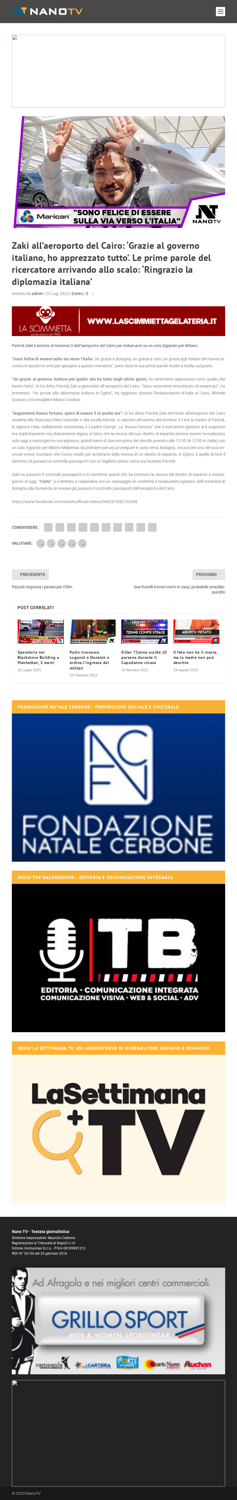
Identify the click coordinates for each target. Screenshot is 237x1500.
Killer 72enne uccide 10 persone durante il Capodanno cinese (144, 657)
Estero (77, 293)
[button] (118, 71)
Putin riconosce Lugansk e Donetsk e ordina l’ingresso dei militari (89, 660)
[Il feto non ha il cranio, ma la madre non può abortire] (196, 632)
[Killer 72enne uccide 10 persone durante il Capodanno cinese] (144, 632)
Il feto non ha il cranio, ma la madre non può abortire (195, 657)
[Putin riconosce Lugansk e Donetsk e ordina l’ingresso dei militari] (93, 632)
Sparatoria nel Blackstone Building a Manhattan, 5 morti (38, 657)
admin (37, 293)
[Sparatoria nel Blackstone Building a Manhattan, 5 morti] (41, 632)
